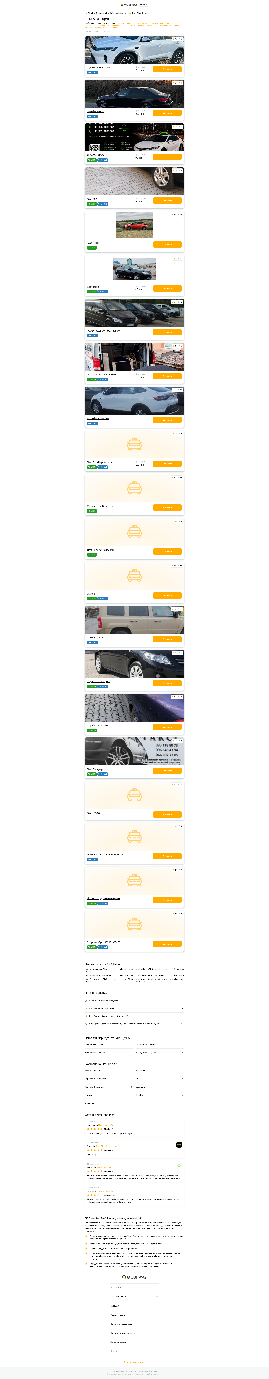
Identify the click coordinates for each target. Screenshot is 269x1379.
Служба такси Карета (98, 681)
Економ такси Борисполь (100, 506)
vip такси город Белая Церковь (103, 898)
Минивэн (116, 25)
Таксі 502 (92, 199)
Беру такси (93, 286)
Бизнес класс (152, 25)
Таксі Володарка (96, 769)
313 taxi (91, 593)
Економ (141, 25)
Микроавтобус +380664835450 (103, 942)
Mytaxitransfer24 (95, 111)
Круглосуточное (142, 23)
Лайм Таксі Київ (95, 155)
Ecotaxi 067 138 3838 (98, 418)
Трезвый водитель (126, 23)
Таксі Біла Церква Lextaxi (100, 462)
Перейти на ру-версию (134, 1362)
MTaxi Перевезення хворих (101, 374)
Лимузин (115, 28)
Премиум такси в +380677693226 (105, 854)
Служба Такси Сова (97, 725)
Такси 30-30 (93, 813)
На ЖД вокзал (157, 23)
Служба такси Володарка (100, 550)
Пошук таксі (101, 13)
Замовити (167, 69)
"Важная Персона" (97, 637)
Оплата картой (129, 25)
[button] (132, 368)
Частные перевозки (103, 25)
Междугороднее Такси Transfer (103, 330)
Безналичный (165, 25)
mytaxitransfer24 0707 (98, 67)
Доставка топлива (102, 28)
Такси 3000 (93, 243)
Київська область (118, 13)
